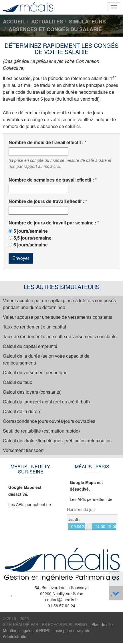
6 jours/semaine (30, 244)
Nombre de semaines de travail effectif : (51, 179)
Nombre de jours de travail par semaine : (52, 222)
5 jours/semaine (30, 231)
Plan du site (102, 624)
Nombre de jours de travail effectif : (46, 201)
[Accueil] (61, 565)
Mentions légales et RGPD (27, 630)
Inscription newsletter (72, 630)
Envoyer (20, 258)
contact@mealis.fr (61, 599)
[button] (12, 595)
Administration (16, 636)
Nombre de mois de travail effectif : (46, 142)
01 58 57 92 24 (61, 605)
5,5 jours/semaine (32, 237)
